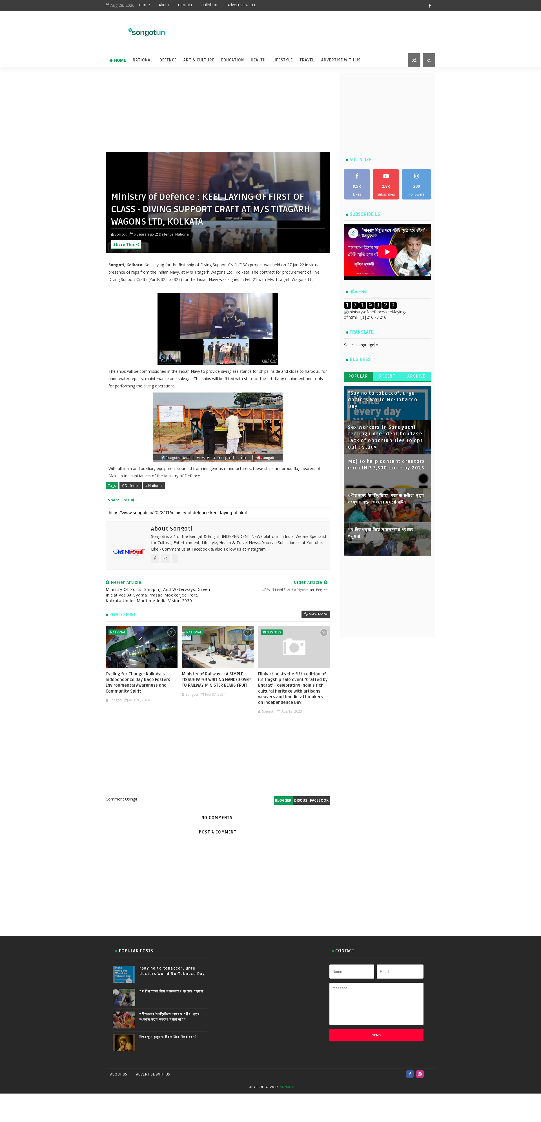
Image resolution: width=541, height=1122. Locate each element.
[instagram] (420, 1074)
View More (318, 614)
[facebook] (429, 5)
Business (274, 632)
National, (182, 234)
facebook (319, 800)
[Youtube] (429, 1074)
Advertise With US (243, 5)
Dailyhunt (210, 5)
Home (144, 5)
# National (154, 485)
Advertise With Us (341, 60)
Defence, (166, 234)
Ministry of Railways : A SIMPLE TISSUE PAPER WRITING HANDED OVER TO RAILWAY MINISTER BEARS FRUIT (216, 679)
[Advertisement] (296, 28)
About (164, 5)
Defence (168, 60)
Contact (185, 5)
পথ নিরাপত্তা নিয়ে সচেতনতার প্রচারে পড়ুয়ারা (171, 991)
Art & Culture (198, 60)
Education (232, 60)
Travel (307, 60)
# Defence (130, 485)
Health (258, 60)
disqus (300, 800)
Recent (387, 376)
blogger (283, 800)
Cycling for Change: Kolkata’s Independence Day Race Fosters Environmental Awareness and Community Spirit (138, 682)
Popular (358, 376)
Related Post (122, 614)
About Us (118, 1074)
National (143, 60)
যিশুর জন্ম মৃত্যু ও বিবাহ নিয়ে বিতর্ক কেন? (168, 1037)
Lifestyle (282, 60)
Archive (416, 376)
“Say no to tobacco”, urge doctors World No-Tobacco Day (382, 400)
